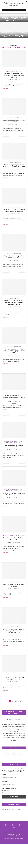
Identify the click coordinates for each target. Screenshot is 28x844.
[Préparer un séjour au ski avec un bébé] (14, 570)
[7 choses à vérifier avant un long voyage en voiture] (14, 663)
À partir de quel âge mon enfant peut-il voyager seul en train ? (14, 350)
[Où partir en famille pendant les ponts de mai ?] (14, 242)
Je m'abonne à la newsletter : (9, 788)
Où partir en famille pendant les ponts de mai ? (14, 257)
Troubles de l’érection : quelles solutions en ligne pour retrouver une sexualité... (7, 34)
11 (21, 701)
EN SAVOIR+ (14, 740)
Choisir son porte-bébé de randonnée (14, 446)
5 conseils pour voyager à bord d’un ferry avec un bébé (14, 494)
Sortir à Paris (22, 392)
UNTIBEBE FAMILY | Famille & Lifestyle (14, 71)
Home (3, 41)
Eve (10, 79)
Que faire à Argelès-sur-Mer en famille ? (14, 121)
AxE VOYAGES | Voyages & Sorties (13, 69)
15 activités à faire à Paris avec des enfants (14, 538)
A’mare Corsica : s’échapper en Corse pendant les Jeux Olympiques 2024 (14, 630)
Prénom (4, 774)
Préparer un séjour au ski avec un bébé (14, 585)
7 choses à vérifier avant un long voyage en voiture (14, 678)
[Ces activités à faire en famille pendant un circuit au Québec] (14, 196)
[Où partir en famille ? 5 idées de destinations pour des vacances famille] (14, 287)
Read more (5, 88)
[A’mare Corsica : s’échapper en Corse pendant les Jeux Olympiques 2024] (14, 615)
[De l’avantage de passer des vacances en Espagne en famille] (14, 151)
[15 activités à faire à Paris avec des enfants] (14, 524)
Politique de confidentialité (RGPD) (14, 834)
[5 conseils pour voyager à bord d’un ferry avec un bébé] (14, 478)
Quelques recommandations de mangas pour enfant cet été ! (21, 34)
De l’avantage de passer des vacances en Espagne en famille (14, 165)
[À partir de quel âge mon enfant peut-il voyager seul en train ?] (14, 335)
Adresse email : (5, 781)
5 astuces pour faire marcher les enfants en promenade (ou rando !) (14, 75)
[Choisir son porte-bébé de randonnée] (14, 430)
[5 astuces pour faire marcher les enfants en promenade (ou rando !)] (14, 58)
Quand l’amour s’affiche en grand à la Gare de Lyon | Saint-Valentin (14, 397)
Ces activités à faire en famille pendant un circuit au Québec (14, 210)
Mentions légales (14, 835)
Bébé (21, 441)
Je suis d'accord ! (7, 792)
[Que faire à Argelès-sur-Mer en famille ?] (14, 106)
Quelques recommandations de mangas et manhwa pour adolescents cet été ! (14, 18)
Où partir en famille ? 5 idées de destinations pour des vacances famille (14, 302)
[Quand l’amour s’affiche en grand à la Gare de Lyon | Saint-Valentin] (14, 382)
